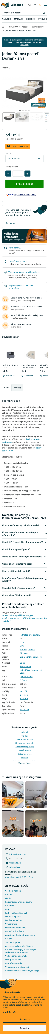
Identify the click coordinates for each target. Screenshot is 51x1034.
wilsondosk (14, 867)
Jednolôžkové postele (30, 635)
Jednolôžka (25, 670)
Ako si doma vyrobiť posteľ (16, 549)
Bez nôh (23, 691)
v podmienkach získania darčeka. (30, 43)
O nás (8, 898)
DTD (22, 642)
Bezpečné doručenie (14, 931)
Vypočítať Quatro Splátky (25, 194)
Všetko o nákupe (13, 890)
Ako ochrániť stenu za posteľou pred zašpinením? (20, 533)
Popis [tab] (6, 387)
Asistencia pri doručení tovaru (19, 946)
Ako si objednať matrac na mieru (20, 935)
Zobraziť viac (24, 763)
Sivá (22, 646)
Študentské (36, 670)
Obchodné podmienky (15, 927)
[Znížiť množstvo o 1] (8, 174)
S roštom (24, 695)
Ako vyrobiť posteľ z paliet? (16, 571)
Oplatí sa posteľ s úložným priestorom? (22, 556)
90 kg (22, 663)
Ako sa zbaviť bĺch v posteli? (16, 595)
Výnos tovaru (11, 924)
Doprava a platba (13, 916)
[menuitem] (6, 19)
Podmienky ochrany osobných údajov (22, 970)
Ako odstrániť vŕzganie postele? (18, 588)
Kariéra (8, 938)
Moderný (24, 653)
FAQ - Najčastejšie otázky (16, 913)
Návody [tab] (17, 387)
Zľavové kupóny (12, 942)
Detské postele (24, 750)
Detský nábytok (24, 754)
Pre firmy (9, 905)
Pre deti (24, 736)
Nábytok (24, 732)
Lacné (22, 673)
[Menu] (45, 5)
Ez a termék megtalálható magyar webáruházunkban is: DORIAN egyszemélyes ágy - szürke (24, 618)
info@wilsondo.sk (17, 854)
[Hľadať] (29, 5)
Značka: (6, 67)
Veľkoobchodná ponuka (16, 956)
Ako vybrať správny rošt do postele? (20, 525)
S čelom (23, 680)
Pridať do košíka (24, 183)
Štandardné (25, 666)
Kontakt (9, 894)
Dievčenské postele (24, 739)
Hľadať (44, 13)
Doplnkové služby (13, 920)
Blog (7, 909)
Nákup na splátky (13, 959)
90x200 (23, 649)
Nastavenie (24, 1019)
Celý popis (10, 223)
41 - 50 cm (24, 709)
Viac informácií (10, 1012)
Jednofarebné (26, 676)
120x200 (31, 649)
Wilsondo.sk (15, 862)
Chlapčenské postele (24, 743)
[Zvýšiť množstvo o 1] (27, 174)
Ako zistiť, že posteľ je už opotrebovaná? (22, 542)
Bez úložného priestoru (31, 657)
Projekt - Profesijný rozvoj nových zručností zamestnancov (20, 950)
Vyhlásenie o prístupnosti (17, 967)
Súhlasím (24, 1028)
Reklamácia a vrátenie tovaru (18, 902)
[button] (19, 110)
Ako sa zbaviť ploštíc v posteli (17, 563)
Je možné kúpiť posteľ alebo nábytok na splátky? (22, 579)
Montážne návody (13, 963)
